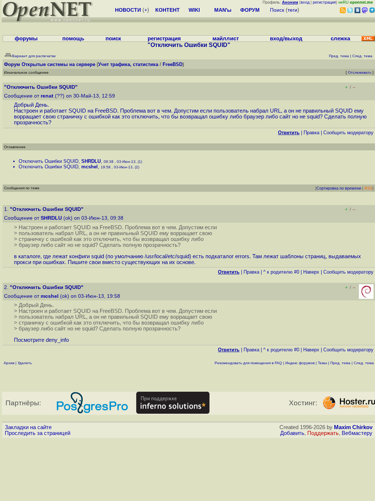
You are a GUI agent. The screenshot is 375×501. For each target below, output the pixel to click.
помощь (73, 38)
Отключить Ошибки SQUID (48, 161)
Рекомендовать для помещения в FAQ (248, 363)
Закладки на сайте (28, 427)
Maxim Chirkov (353, 427)
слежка (340, 38)
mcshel (89, 166)
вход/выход (286, 38)
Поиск (277, 10)
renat (47, 96)
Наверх (311, 272)
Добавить (292, 433)
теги (292, 10)
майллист (225, 38)
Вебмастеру (357, 433)
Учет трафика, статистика (128, 64)
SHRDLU (91, 161)
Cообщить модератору (348, 132)
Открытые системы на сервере (58, 64)
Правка (311, 132)
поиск (113, 38)
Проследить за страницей (37, 433)
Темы (322, 363)
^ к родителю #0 (281, 272)
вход (305, 2)
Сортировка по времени (338, 188)
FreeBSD (172, 64)
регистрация (324, 2)
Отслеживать (359, 72)
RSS (368, 188)
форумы (26, 38)
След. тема (364, 363)
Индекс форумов (300, 363)
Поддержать (323, 433)
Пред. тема (340, 363)
